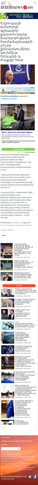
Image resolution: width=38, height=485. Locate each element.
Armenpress (16, 223)
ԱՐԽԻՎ (4, 445)
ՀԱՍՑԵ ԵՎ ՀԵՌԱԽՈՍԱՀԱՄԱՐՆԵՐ (16, 441)
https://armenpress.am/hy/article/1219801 (16, 225)
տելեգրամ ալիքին (9, 98)
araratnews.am (6, 462)
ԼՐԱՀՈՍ (19, 285)
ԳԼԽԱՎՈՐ (5, 437)
